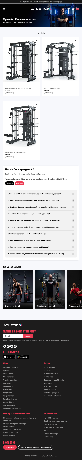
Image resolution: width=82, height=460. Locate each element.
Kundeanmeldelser (51, 374)
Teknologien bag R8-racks (54, 380)
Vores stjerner (49, 371)
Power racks (8, 374)
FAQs (46, 431)
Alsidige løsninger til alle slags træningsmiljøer (14, 425)
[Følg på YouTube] (11, 346)
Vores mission (49, 367)
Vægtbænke (7, 386)
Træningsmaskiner (10, 380)
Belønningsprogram (51, 393)
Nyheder (6, 371)
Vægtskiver (7, 393)
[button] (69, 9)
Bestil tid (10, 183)
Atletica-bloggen (50, 386)
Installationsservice (10, 433)
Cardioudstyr (8, 383)
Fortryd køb (48, 437)
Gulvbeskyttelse (9, 405)
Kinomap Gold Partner (52, 396)
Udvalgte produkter (10, 367)
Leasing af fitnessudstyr (12, 429)
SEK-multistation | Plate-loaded (15, 152)
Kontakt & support (51, 418)
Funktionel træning (10, 399)
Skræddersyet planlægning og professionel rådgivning (19, 419)
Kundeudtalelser (9, 436)
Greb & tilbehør (9, 402)
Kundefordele (49, 377)
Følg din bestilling (50, 424)
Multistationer (8, 377)
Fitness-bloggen (50, 389)
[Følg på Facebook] (4, 346)
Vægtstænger (8, 396)
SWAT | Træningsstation (52, 88)
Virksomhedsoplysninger (53, 427)
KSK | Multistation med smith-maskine (18, 88)
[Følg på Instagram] (8, 346)
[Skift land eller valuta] (77, 9)
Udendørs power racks (12, 408)
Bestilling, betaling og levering (55, 421)
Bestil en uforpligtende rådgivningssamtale (36, 447)
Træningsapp (49, 383)
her (68, 340)
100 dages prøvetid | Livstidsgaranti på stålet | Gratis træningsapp (41, 1)
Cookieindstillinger (51, 434)
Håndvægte (7, 389)
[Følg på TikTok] (15, 346)
